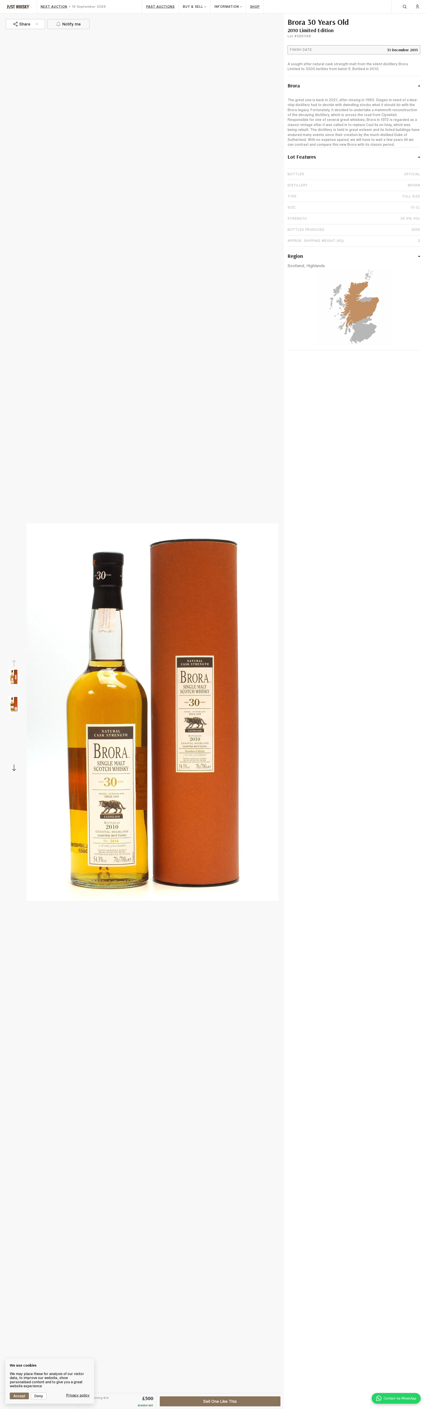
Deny (38, 1396)
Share (24, 24)
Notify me (71, 24)
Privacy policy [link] (78, 1395)
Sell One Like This (220, 1401)
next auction (54, 6)
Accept (19, 1396)
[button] (354, 88)
